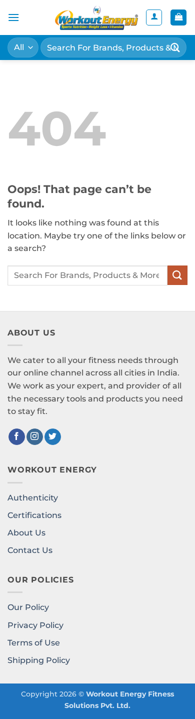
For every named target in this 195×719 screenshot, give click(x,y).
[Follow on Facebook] (16, 437)
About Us (27, 533)
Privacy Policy (36, 625)
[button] (14, 17)
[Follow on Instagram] (34, 437)
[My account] (154, 18)
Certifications (35, 515)
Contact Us (30, 550)
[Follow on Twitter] (52, 437)
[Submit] (176, 47)
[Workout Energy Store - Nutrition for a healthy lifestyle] (96, 17)
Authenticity (33, 497)
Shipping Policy (39, 660)
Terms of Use (34, 643)
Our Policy (28, 607)
